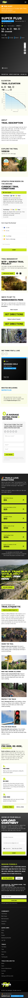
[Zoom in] (25, 44)
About (2, 963)
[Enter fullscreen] (25, 50)
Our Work (3, 971)
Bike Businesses (5, 918)
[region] (14, 55)
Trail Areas (3, 951)
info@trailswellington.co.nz (12, 457)
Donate (3, 935)
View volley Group (8, 273)
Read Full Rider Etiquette (10, 610)
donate (19, 878)
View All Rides (20, 807)
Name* (4, 834)
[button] (25, 2)
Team (2, 973)
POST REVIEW (9, 454)
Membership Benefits (6, 937)
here (14, 153)
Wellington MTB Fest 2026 (7, 976)
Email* (4, 840)
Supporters (3, 921)
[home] (4, 2)
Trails (2, 949)
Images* (5, 846)
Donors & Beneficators (6, 968)
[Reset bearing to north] (25, 48)
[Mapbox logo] (5, 68)
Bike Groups (4, 916)
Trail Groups (4, 913)
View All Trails (8, 807)
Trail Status (3, 946)
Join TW (3, 940)
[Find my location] (25, 53)
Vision (2, 965)
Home (2, 930)
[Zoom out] (25, 46)
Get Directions (14, 314)
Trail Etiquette (4, 956)
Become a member (8, 587)
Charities (3, 923)
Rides (2, 954)
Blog (2, 932)
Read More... (4, 306)
